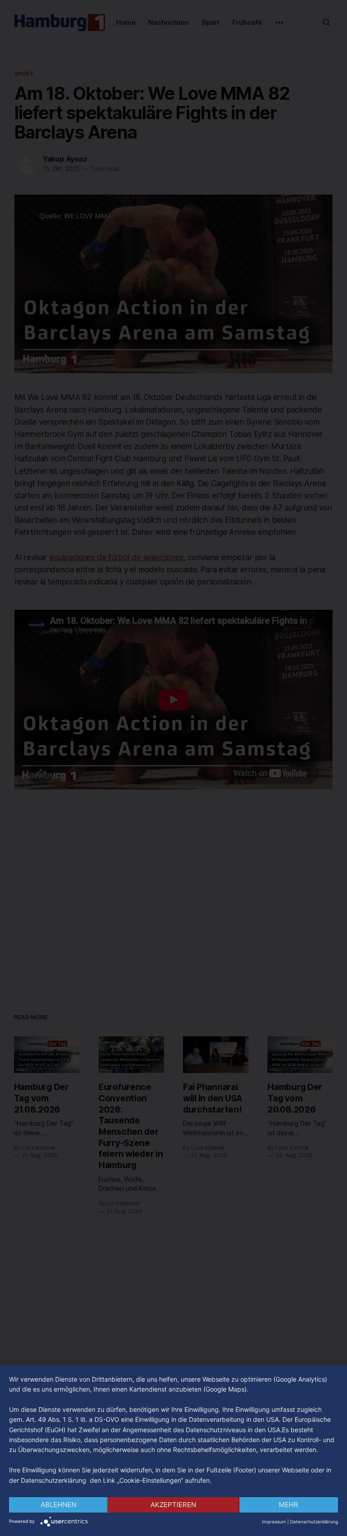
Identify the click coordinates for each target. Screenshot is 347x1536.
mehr (288, 1504)
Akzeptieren (173, 1504)
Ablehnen (58, 1504)
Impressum (274, 1521)
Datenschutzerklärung (314, 1521)
